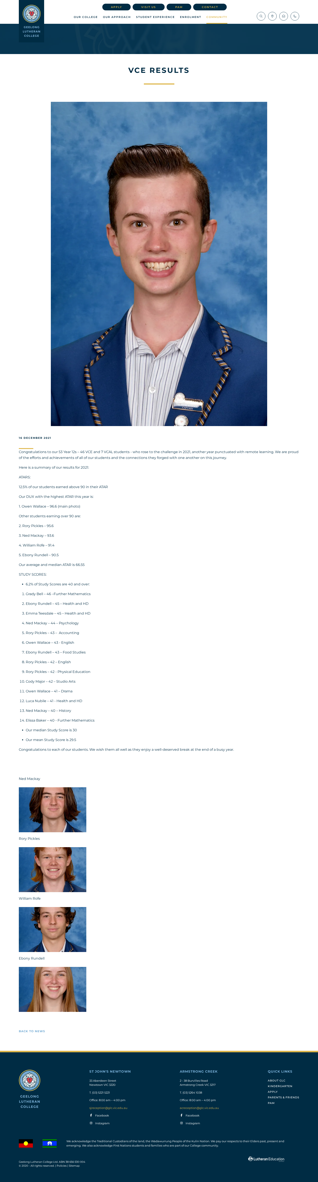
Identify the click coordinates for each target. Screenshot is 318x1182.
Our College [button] (86, 17)
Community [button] (216, 17)
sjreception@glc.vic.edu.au (108, 1108)
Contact (210, 7)
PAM (271, 1103)
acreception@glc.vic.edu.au (199, 1108)
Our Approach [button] (117, 17)
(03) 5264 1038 (192, 1092)
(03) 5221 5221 (101, 1092)
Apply (116, 7)
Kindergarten (280, 1086)
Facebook (102, 1115)
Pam (179, 7)
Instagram (102, 1123)
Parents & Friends (283, 1097)
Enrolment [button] (190, 17)
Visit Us (148, 7)
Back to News (32, 1031)
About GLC (277, 1080)
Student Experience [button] (155, 17)
